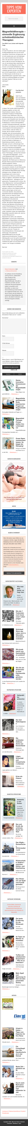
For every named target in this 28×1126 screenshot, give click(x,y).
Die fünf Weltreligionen (21, 722)
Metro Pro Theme (15, 1121)
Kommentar (5, 318)
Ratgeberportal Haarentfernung (14, 908)
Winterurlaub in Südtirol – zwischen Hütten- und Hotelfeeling (20, 864)
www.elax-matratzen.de (14, 906)
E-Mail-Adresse (6, 343)
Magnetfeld (18, 256)
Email (5, 566)
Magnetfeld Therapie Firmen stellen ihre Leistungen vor (20, 423)
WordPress (15, 1123)
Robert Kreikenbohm (10, 269)
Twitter (20, 374)
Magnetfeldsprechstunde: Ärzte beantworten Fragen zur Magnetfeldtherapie (21, 404)
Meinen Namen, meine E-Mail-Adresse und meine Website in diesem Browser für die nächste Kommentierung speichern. (12, 361)
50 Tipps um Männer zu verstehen (20, 938)
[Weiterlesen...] (15, 394)
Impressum (5, 1111)
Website (4, 350)
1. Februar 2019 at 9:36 (11, 271)
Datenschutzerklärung (14, 564)
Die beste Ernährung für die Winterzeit (20, 921)
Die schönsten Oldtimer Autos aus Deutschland (20, 742)
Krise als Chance (19, 777)
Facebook (8, 374)
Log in (19, 1123)
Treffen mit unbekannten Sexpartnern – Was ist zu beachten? (20, 959)
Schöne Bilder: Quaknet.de (14, 904)
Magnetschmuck (6, 257)
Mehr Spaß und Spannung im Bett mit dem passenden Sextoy (21, 978)
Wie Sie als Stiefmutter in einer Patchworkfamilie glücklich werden (20, 673)
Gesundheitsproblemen (8, 256)
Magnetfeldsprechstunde (9, 253)
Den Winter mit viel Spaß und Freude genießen (21, 881)
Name (3, 336)
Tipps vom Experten (14, 9)
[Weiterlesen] (16, 604)
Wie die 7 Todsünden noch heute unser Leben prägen (20, 615)
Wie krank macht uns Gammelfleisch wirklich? (20, 652)
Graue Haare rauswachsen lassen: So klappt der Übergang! (21, 442)
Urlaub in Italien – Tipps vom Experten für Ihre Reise (20, 1032)
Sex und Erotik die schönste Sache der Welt (19, 828)
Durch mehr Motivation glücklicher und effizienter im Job (20, 1087)
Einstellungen (5, 1113)
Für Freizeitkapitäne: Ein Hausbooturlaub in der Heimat (21, 1051)
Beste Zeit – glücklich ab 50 (20, 1068)
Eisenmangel (12, 254)
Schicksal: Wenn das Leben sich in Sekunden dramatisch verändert (21, 634)
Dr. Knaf (11, 251)
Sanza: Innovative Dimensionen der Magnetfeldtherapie (21, 385)
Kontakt (23, 1111)
